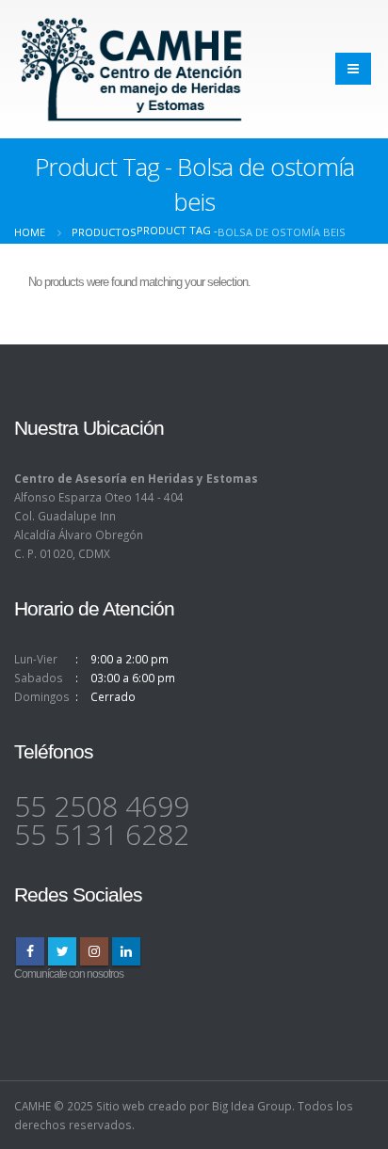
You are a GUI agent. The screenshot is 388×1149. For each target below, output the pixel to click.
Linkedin (126, 951)
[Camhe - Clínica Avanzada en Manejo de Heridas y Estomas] (132, 69)
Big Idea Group (252, 1105)
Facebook (30, 951)
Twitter (62, 951)
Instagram (94, 951)
